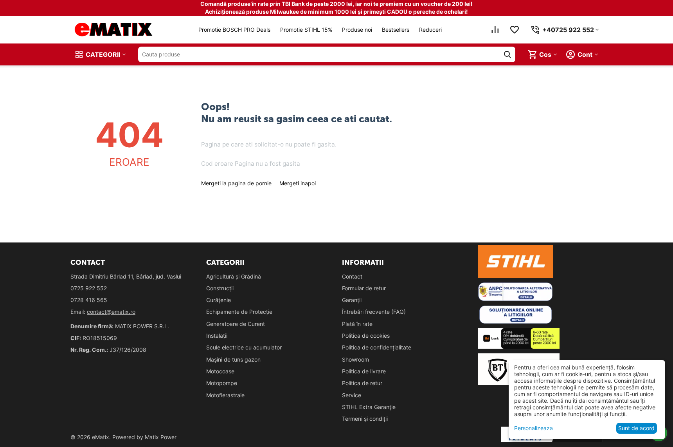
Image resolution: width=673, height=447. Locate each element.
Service (351, 395)
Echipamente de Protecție (239, 311)
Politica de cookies (366, 335)
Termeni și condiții (365, 418)
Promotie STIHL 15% (306, 29)
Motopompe (221, 383)
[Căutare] (507, 54)
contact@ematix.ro (111, 311)
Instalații (216, 335)
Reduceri (430, 29)
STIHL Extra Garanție (369, 407)
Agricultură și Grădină (233, 276)
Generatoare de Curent (235, 323)
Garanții (352, 300)
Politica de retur (362, 383)
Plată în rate (357, 323)
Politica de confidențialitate (376, 347)
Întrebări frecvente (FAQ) (374, 311)
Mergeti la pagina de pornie (236, 183)
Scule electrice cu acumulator (244, 347)
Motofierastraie (225, 395)
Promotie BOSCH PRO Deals (234, 29)
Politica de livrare (364, 371)
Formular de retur (364, 288)
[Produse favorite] (514, 30)
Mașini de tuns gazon (233, 359)
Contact (352, 276)
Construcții (220, 288)
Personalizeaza (533, 428)
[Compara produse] (495, 30)
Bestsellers (395, 29)
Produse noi (357, 29)
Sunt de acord (636, 428)
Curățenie (218, 300)
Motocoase (220, 371)
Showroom (355, 359)
